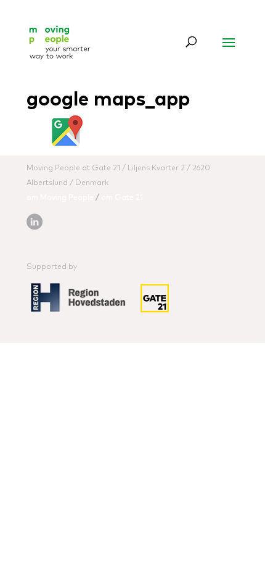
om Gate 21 (122, 198)
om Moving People (60, 198)
